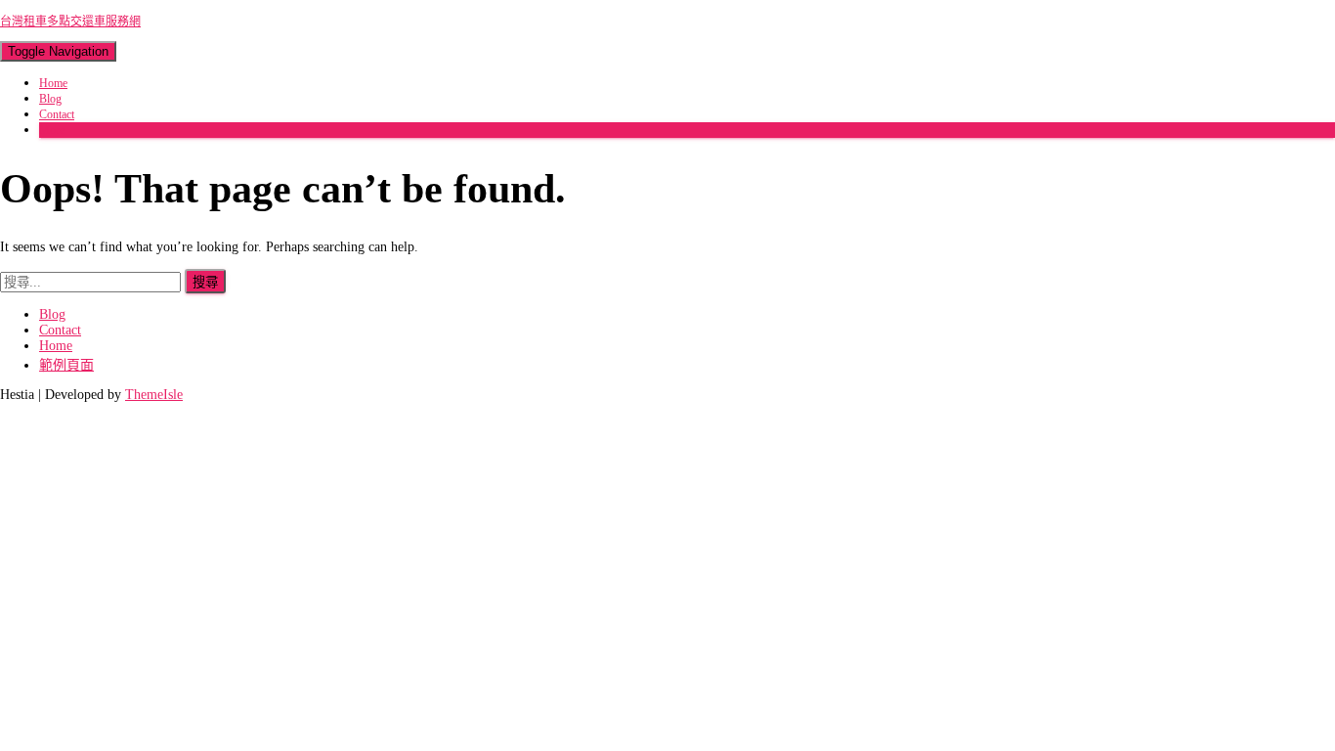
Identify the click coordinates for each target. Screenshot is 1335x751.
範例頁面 (66, 365)
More (52, 130)
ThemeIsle (154, 394)
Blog (50, 99)
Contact (56, 114)
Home (53, 83)
